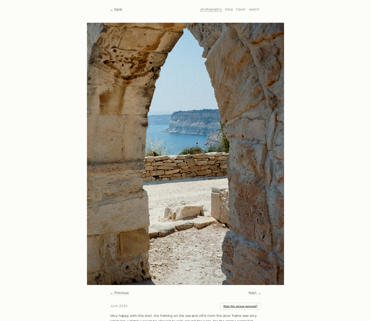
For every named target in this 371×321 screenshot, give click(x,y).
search (254, 9)
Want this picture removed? (240, 306)
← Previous (119, 293)
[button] (185, 155)
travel (240, 9)
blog (229, 9)
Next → (255, 293)
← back (116, 9)
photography (211, 9)
